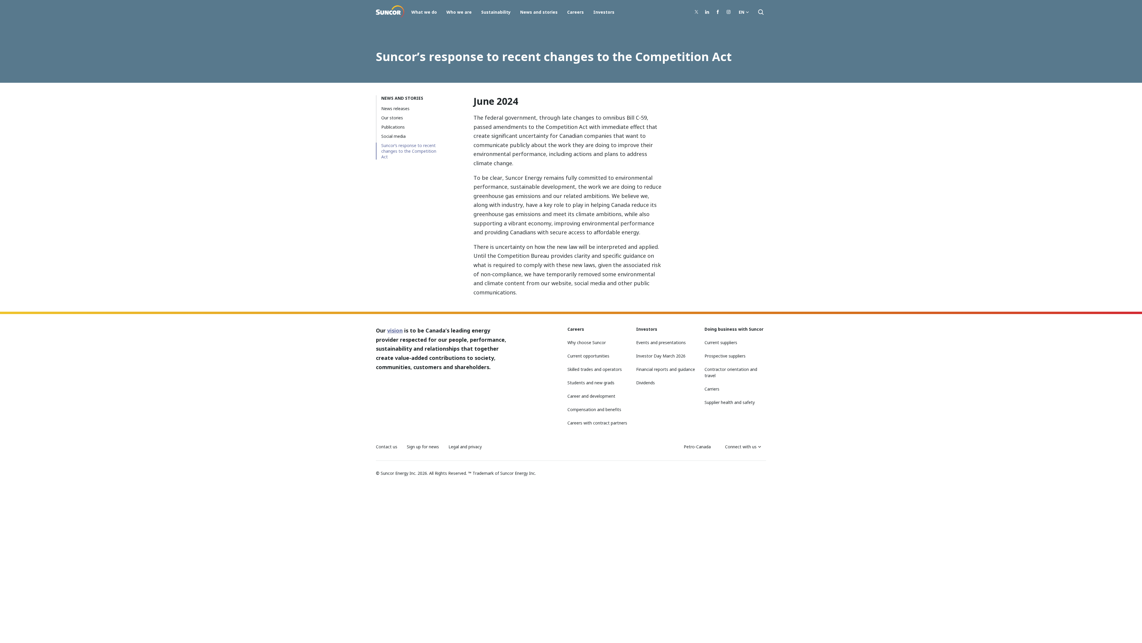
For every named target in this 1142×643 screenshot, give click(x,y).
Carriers (712, 389)
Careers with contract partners (597, 423)
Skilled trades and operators (594, 369)
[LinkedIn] (707, 12)
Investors (603, 12)
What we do (424, 12)
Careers (575, 12)
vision (395, 330)
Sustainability (496, 12)
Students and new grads (590, 383)
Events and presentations (661, 342)
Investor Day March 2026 (660, 356)
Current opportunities (588, 356)
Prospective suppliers (725, 356)
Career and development (591, 396)
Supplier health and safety (730, 402)
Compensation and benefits (594, 409)
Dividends (645, 383)
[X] (696, 12)
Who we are (459, 12)
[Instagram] (728, 12)
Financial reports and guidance (665, 369)
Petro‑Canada (697, 447)
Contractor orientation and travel (731, 372)
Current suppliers (721, 342)
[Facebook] (718, 12)
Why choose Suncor (586, 342)
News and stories (539, 12)
